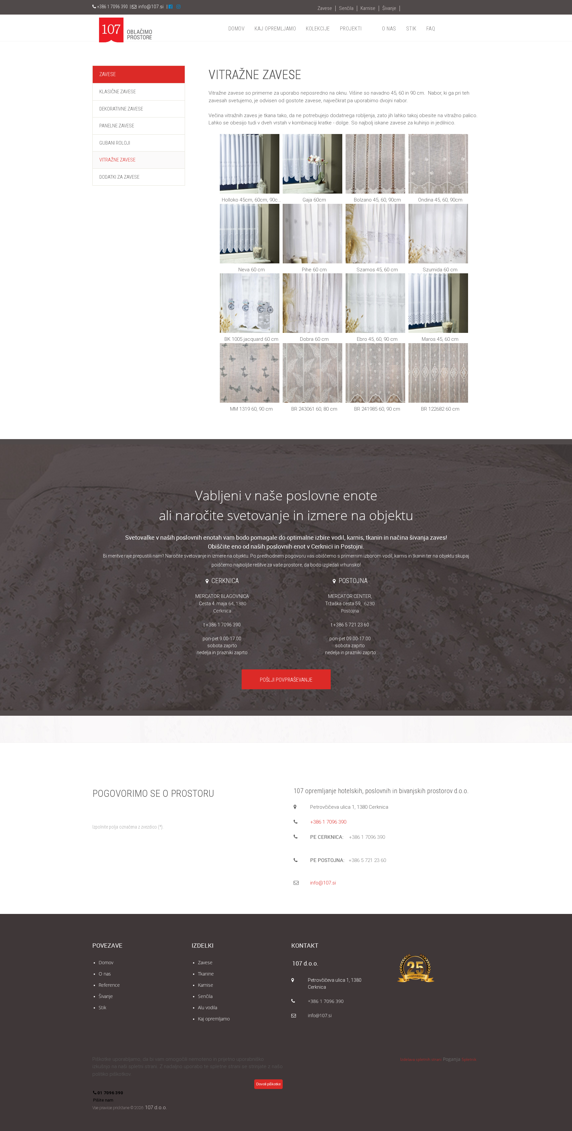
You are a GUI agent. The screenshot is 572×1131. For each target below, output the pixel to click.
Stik (102, 1007)
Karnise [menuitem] (367, 8)
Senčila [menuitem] (346, 8)
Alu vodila (207, 1007)
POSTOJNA (353, 581)
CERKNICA (225, 581)
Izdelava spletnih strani (421, 1059)
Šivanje (106, 996)
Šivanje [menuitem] (389, 8)
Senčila (205, 996)
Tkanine (206, 974)
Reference (109, 985)
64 (216, 603)
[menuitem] (236, 29)
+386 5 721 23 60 (367, 860)
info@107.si (151, 6)
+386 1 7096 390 (328, 822)
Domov (106, 962)
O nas (105, 974)
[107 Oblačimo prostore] (125, 30)
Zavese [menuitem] (324, 8)
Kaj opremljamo (214, 1019)
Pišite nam (103, 1100)
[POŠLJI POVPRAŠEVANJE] (286, 672)
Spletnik (469, 1059)
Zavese (205, 962)
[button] (249, 169)
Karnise (205, 985)
